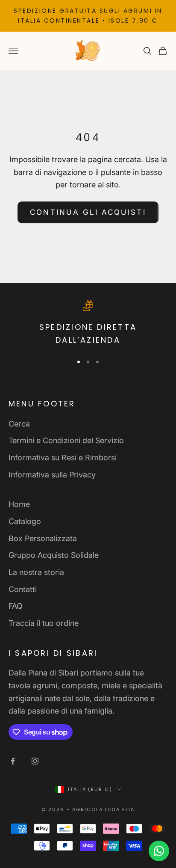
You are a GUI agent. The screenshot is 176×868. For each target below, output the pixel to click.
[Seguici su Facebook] (13, 761)
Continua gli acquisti (88, 212)
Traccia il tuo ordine (44, 623)
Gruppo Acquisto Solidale (54, 555)
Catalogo (25, 521)
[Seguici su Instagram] (35, 761)
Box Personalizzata (43, 538)
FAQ (16, 605)
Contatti (23, 589)
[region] (88, 323)
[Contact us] (159, 851)
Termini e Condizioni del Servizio (66, 440)
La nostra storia (36, 572)
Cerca (19, 423)
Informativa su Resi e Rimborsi (63, 457)
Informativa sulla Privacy (52, 474)
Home (19, 504)
